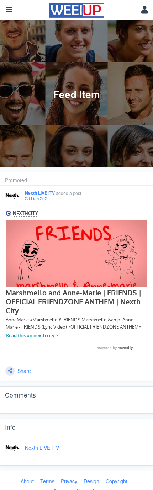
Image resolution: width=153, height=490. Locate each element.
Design (91, 481)
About (27, 481)
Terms (47, 481)
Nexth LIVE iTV (40, 193)
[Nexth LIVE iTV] (12, 195)
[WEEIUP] (76, 8)
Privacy (69, 481)
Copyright (116, 481)
